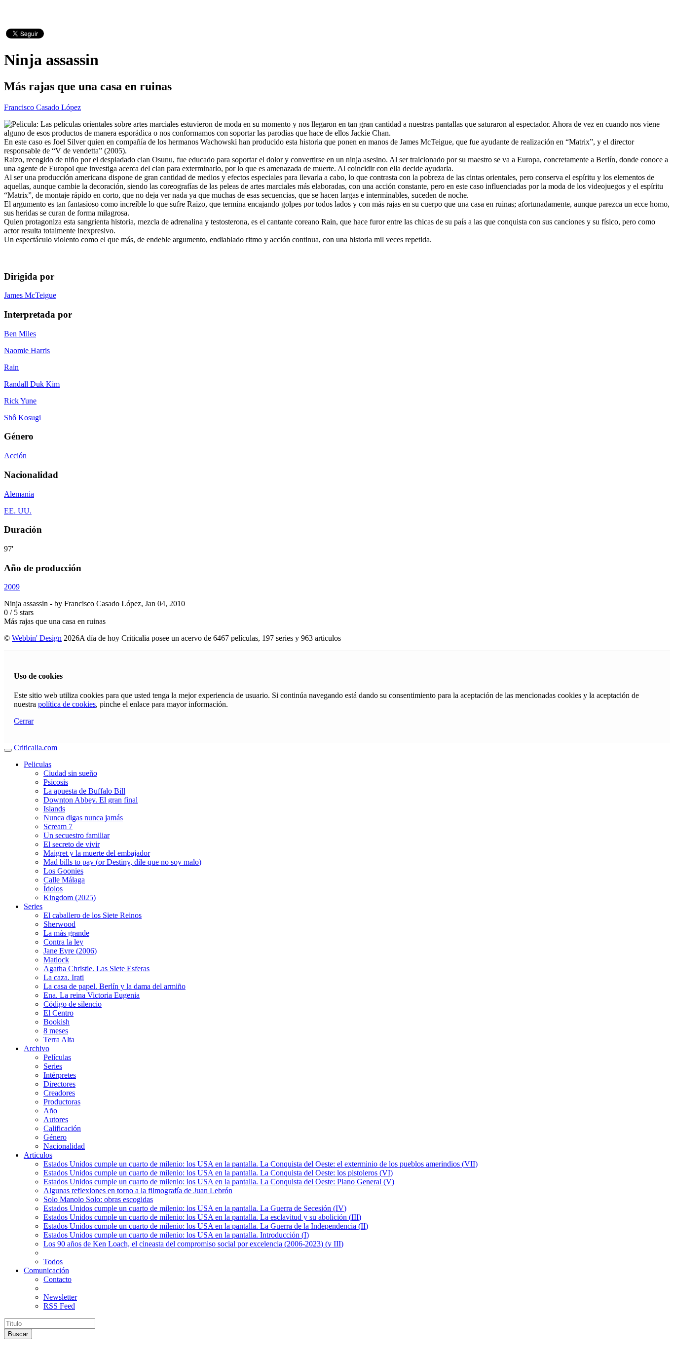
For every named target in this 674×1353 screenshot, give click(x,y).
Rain (11, 367)
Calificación (62, 1128)
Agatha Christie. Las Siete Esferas (96, 968)
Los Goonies (63, 871)
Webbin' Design (37, 638)
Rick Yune (20, 401)
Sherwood (59, 924)
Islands (54, 808)
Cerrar (24, 721)
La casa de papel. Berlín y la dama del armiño (114, 986)
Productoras (61, 1101)
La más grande (66, 933)
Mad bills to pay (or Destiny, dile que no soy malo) (122, 862)
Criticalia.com (35, 747)
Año (50, 1110)
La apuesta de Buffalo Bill (84, 791)
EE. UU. (18, 511)
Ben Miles (20, 333)
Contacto (57, 1279)
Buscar (18, 1334)
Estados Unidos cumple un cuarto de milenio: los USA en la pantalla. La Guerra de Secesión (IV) (194, 1208)
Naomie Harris (27, 350)
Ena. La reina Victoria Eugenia (91, 995)
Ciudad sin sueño (70, 773)
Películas (57, 1057)
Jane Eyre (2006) (70, 951)
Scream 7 (58, 826)
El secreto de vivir (71, 844)
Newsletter (60, 1297)
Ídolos (53, 888)
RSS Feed (59, 1306)
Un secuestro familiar (76, 835)
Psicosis (55, 782)
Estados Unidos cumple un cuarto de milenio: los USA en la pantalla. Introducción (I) (176, 1235)
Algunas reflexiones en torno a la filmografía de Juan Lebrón (137, 1190)
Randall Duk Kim (32, 384)
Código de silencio (72, 1004)
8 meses (55, 1030)
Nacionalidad (64, 1146)
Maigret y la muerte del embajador (96, 853)
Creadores (59, 1093)
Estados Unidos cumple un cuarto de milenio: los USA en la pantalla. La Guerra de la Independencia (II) (205, 1226)
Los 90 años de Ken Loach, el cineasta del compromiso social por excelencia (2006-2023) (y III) (193, 1244)
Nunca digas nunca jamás (83, 817)
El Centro (58, 1013)
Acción (15, 455)
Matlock (56, 959)
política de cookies (67, 704)
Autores (55, 1119)
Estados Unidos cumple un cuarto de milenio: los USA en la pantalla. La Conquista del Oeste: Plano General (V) (218, 1181)
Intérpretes (59, 1075)
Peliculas (37, 764)
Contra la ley (63, 942)
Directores (59, 1084)
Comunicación (46, 1270)
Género (55, 1137)
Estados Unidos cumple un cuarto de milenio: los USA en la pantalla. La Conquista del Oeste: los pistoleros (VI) (218, 1173)
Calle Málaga (64, 880)
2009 (12, 587)
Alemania (19, 494)
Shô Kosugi (22, 417)
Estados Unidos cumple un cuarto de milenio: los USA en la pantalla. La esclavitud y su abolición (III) (202, 1217)
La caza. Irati (63, 977)
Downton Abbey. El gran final (90, 800)
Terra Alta (59, 1039)
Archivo (36, 1048)
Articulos (38, 1155)
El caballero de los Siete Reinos (92, 915)
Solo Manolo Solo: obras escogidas (98, 1199)
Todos (53, 1261)
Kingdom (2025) (69, 897)
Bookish (56, 1022)
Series (33, 906)
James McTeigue (30, 295)
